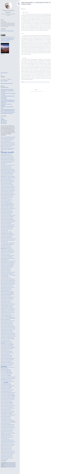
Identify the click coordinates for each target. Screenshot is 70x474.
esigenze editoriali (3, 266)
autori (9, 208)
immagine (2, 301)
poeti (6, 382)
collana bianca (7, 227)
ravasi (7, 402)
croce (6, 245)
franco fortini (9, 279)
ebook (2, 259)
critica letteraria (10, 244)
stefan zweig (3, 437)
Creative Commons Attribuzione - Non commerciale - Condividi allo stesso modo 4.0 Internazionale (7, 39)
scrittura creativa (3, 423)
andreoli (2, 198)
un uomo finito (10, 449)
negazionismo (6, 344)
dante (10, 245)
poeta (9, 375)
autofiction (2, 208)
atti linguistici (7, 205)
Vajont (11, 187)
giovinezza (12, 284)
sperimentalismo (8, 434)
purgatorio (5, 398)
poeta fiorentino (8, 378)
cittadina (4, 226)
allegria (8, 195)
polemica (2, 387)
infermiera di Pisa (37, 82)
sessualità (8, 427)
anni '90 (9, 198)
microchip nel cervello (9, 333)
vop (9, 455)
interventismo (6, 308)
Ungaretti (8, 187)
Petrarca (4, 177)
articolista (8, 201)
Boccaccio (2, 145)
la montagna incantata (4, 315)
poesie (6, 375)
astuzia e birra (3, 205)
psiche (10, 395)
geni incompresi (10, 283)
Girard (2, 162)
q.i (7, 398)
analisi (12, 197)
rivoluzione (11, 406)
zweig (7, 459)
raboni (7, 399)
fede (7, 273)
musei (9, 340)
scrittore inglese (9, 419)
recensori (2, 405)
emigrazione (12, 262)
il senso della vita (10, 298)
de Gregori (8, 248)
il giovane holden (9, 297)
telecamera (2, 442)
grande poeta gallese (8, 288)
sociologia (2, 431)
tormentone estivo (3, 445)
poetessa (7, 381)
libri (7, 322)
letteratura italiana (3, 320)
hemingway (2, 294)
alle (14, 194)
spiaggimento (3, 435)
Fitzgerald (4, 159)
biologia (2, 212)
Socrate (6, 184)
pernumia (5, 361)
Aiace (1, 138)
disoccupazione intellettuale (5, 255)
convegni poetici (12, 238)
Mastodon (3, 86)
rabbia (5, 399)
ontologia (6, 352)
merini (5, 331)
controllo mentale (3, 238)
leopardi (6, 316)
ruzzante (7, 412)
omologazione (10, 351)
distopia (10, 255)
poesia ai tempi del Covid (4, 368)
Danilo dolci (6, 149)
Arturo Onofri (8, 142)
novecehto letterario (10, 348)
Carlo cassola (3, 148)
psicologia (13, 395)
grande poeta (3, 288)
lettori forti (10, 320)
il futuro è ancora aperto (7, 295)
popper (10, 387)
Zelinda (12, 191)
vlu (6, 455)
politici (8, 387)
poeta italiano (3, 379)
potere (2, 391)
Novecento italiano (10, 173)
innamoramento (6, 305)
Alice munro (4, 139)
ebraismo (4, 259)
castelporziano (5, 223)
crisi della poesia (5, 244)
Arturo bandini (12, 142)
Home (2, 117)
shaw (11, 427)
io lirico (6, 309)
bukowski (2, 216)
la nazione (12, 315)
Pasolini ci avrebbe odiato (8, 176)
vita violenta (2, 455)
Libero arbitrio (3, 166)
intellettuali (6, 306)
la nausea (9, 315)
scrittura (13, 422)
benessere (10, 209)
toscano (7, 445)
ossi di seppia (10, 355)
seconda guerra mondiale (5, 424)
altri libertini (11, 195)
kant (3, 312)
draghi (10, 258)
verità (12, 452)
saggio (10, 412)
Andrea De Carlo (3, 141)
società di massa (10, 430)
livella (11, 323)
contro (11, 237)
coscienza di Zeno (11, 240)
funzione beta (7, 280)
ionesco (8, 309)
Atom (36, 89)
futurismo (13, 280)
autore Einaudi (6, 208)
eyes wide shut (3, 269)
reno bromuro (8, 405)
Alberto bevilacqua (5, 138)
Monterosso (2, 172)
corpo (4, 240)
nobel (7, 347)
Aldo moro (12, 138)
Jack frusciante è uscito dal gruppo (6, 165)
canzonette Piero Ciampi (4, 219)
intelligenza (2, 308)
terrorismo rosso (8, 444)
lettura (13, 320)
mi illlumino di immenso (4, 334)
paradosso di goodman (4, 358)
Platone (2, 179)
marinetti (10, 327)
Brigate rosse (9, 145)
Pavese (13, 176)
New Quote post (4, 123)
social (2, 430)
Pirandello (11, 177)
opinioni (9, 352)
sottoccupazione (3, 434)
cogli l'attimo (3, 227)
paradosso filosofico (11, 358)
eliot (7, 262)
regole (5, 405)
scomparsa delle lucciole (7, 416)
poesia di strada (8, 371)
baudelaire (4, 209)
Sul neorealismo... (4, 98)
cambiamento (12, 216)
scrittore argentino (3, 419)
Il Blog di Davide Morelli (8, 11)
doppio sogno (7, 258)
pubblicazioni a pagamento (11, 396)
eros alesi (6, 265)
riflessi (2, 406)
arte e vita (2, 201)
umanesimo (3, 449)
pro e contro (2, 395)
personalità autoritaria (4, 362)
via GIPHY (2, 54)
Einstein (9, 156)
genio (14, 283)
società (7, 430)
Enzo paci (5, 158)
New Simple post (4, 120)
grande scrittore (3, 290)
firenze (2, 276)
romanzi (8, 407)
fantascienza (9, 270)
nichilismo (2, 347)
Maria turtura (3, 169)
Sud (10, 184)
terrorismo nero (3, 444)
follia (4, 276)
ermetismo (3, 265)
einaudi (14, 261)
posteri (12, 389)
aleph (13, 194)
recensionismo (6, 403)
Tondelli (12, 184)
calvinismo (8, 216)
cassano (32, 82)
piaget (12, 362)
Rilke (10, 179)
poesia (4, 366)
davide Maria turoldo (8, 247)
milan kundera (10, 334)
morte (2, 340)
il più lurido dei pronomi (4, 298)
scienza (2, 416)
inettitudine (2, 304)
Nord (14, 172)
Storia (8, 184)
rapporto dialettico (3, 402)
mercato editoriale (9, 330)
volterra (8, 455)
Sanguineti (10, 180)
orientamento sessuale (4, 354)
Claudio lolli (13, 148)
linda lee (2, 323)
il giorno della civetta (4, 297)
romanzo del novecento (7, 409)
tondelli (14, 444)
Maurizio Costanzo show (8, 170)
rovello (2, 412)
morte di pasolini (5, 340)
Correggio (2, 149)
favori (5, 273)
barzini (2, 209)
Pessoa (2, 177)
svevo (2, 441)
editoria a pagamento (4, 261)
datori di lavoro (3, 247)
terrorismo (11, 442)
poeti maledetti (3, 385)
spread (6, 435)
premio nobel (7, 392)
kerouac (8, 312)
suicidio (9, 439)
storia (10, 437)
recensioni (2, 403)
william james (10, 456)
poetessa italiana (11, 381)
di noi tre (12, 252)
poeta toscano (3, 381)
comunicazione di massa (4, 230)
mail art (2, 326)
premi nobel (10, 391)
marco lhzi (2, 327)
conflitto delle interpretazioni (10, 234)
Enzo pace (2, 158)
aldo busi (10, 194)
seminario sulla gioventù (4, 426)
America (12, 139)
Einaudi (6, 156)
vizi (5, 455)
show (12, 427)
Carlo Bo (7, 146)
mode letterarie (7, 337)
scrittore (8, 417)
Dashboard (3, 119)
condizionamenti (3, 234)
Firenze (2, 159)
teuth (11, 444)
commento (11, 227)
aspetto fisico (11, 202)
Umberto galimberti (4, 187)
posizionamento (8, 388)
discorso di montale (7, 254)
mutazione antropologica (4, 341)
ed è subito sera (10, 261)
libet (6, 322)
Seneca (2, 183)
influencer (13, 304)
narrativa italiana (8, 343)
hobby (5, 294)
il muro (13, 297)
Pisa (30, 82)
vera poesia (4, 452)
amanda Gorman (3, 197)
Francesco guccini (12, 159)
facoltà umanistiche (4, 270)
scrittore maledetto (11, 420)
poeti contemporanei (4, 384)
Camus (5, 146)
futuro (4, 281)
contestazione (8, 237)
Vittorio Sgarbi (13, 190)
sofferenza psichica (7, 431)
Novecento (5, 173)
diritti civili (2, 254)
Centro (6, 148)
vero (14, 452)
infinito (11, 304)
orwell (8, 354)
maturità (2, 330)
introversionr (3, 309)
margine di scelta (6, 327)
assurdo (13, 204)
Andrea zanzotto (3, 142)
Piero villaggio (8, 177)
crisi (1, 244)
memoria (5, 330)
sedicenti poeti (11, 424)
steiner (6, 437)
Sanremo (13, 180)
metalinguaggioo (3, 333)
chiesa (2, 226)
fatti (14, 272)
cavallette (9, 223)
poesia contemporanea (6, 369)
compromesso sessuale (8, 229)
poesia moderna (9, 374)
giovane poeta (5, 284)
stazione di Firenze (10, 435)
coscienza (6, 240)
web (11, 455)
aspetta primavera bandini (5, 202)
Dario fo (12, 149)
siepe (14, 427)
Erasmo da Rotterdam (10, 158)
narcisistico (10, 341)
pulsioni (2, 398)
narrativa (3, 343)
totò (9, 445)
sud (8, 438)
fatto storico (3, 273)
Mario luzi (2, 170)
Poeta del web (5, 179)
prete (14, 392)
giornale (2, 284)
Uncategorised (3, 462)
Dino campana (3, 155)
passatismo (2, 359)
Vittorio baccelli (3, 191)
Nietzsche (9, 172)
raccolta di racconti (11, 399)
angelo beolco (5, 198)
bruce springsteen (9, 215)
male (8, 326)
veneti (2, 452)
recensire (10, 403)
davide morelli (4, 248)
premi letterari (5, 391)
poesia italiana (9, 372)
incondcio (5, 301)
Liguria (6, 166)
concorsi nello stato (10, 233)
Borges (5, 145)
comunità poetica (4, 233)
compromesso (3, 229)
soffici (11, 431)
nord (6, 348)
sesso (6, 427)
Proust (8, 179)
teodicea (8, 442)
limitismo (11, 322)
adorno (2, 194)
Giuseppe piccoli (5, 162)
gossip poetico (9, 287)
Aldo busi (9, 138)
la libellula (9, 313)
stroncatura (5, 438)
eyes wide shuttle (7, 269)
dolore (13, 255)
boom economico (3, 215)
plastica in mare (5, 365)
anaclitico (9, 197)
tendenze (5, 442)
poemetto (42, 82)
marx (4, 329)
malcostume (5, 326)
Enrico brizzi (12, 156)
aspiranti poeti (8, 204)
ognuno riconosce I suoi (4, 351)
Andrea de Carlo (8, 141)
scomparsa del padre (4, 417)
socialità (4, 430)
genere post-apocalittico (4, 283)
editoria (7, 259)
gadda (10, 281)
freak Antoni (12, 279)
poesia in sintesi (3, 372)
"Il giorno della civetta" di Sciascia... (7, 89)
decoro (11, 248)
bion (4, 212)
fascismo (9, 272)
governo (13, 287)
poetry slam (12, 385)
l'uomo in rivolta (12, 312)
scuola (10, 423)
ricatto (11, 405)
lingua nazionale (8, 323)
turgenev (6, 448)
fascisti (12, 272)
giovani (9, 284)
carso (5, 222)
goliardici (2, 287)
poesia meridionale (4, 374)
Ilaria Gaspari (10, 162)
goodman (5, 287)
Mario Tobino (12, 169)
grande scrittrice (8, 290)
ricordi (14, 405)
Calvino (2, 146)
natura (12, 343)
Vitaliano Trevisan (3, 190)
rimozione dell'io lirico (6, 406)
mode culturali (3, 337)
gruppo (8, 291)
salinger (4, 413)
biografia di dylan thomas (9, 211)
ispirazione (11, 309)
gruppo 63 (11, 291)
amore (7, 197)
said (11, 412)
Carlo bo (10, 146)
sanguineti (10, 413)
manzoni (10, 326)
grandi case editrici (4, 291)
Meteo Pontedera (4, 72)
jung (1, 312)
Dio (6, 155)
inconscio (8, 301)
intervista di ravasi (11, 308)
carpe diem (2, 222)
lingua (4, 323)
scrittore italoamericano (4, 420)
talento (4, 441)
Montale (13, 170)
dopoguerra (2, 258)
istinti (14, 309)
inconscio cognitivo (4, 302)
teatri (14, 441)
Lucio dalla (9, 166)
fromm (4, 280)
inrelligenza (11, 305)
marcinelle (13, 326)
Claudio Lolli (9, 148)
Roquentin (6, 180)
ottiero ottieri (47, 82)
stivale (8, 437)
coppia (2, 240)
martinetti (2, 329)
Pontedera (3, 76)
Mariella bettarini (7, 169)
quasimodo (12, 398)
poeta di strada (3, 378)
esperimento (11, 266)
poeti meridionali (8, 385)
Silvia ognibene (10, 183)
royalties (4, 412)
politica (5, 387)
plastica (2, 365)
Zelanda (10, 191)
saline (2, 413)
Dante (9, 149)
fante (7, 272)
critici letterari (3, 245)
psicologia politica (3, 396)
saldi (13, 412)
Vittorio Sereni (8, 190)
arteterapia (5, 201)
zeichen (5, 459)
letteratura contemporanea (5, 319)
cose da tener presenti (4, 241)
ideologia (8, 294)
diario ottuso (9, 252)
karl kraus (5, 312)
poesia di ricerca (3, 371)
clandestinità (8, 226)
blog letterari (11, 212)
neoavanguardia (10, 344)
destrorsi (13, 251)
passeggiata (6, 359)
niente (5, 347)
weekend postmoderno (4, 456)
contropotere (8, 238)
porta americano (3, 388)
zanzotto (2, 459)
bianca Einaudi (3, 211)
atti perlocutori (11, 205)
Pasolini (2, 176)
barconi (14, 208)
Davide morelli (26, 82)
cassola (2, 223)
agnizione (7, 194)
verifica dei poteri (9, 452)
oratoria (12, 352)
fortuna (10, 277)
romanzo (2, 409)
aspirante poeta (3, 204)
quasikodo (9, 398)
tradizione (12, 445)
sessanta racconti (11, 426)
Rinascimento (3, 180)
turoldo (10, 448)
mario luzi (13, 327)
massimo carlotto (8, 329)
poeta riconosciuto (9, 379)
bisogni (6, 212)
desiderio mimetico (4, 251)
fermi (9, 273)
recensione (11, 402)
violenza (12, 453)
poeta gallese (13, 378)
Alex (1, 139)
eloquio (9, 262)
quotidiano (2, 399)
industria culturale (9, 302)
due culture (13, 258)
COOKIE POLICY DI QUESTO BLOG (7, 30)
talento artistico (7, 441)
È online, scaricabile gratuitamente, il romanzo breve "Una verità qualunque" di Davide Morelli (8, 101)
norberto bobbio (3, 348)
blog (8, 212)
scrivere (7, 423)
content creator (3, 237)
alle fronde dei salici (4, 195)
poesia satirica (3, 375)
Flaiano (8, 159)
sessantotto (2, 427)
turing (8, 448)
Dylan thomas (3, 156)
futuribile (10, 280)
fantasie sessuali (3, 272)
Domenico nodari (9, 155)
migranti (14, 333)
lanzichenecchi (3, 316)
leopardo (10, 316)
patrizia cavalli (11, 359)
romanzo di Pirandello (4, 410)
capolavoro (7, 220)
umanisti (6, 449)
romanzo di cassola (10, 410)
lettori (7, 320)
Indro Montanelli (3, 163)
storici (12, 437)
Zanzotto (7, 191)
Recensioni (3, 466)
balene (12, 208)
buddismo (13, 215)
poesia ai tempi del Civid (10, 367)
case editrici (8, 222)
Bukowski (12, 145)
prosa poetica (7, 395)
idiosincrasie (12, 294)
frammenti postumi (3, 279)
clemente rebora (12, 226)
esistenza (8, 266)
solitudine (2, 433)
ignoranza (2, 295)
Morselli (6, 172)
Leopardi (13, 165)
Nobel (12, 172)
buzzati (5, 216)
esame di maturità (10, 265)
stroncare (2, 438)
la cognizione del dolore (4, 313)
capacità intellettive (11, 219)
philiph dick (9, 362)
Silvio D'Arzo (3, 184)
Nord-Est (2, 173)
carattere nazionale (12, 220)
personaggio (9, 361)
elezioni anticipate (3, 262)
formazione (6, 276)
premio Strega (3, 392)
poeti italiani (9, 384)
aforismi (4, 194)
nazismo (2, 344)
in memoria (2, 305)
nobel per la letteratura (11, 347)
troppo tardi (2, 448)
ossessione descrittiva (4, 355)
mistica (13, 334)
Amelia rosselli (8, 139)
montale (12, 338)
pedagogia (2, 361)
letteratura (12, 318)
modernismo (12, 337)
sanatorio (7, 413)
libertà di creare (3, 322)
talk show (11, 441)
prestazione (11, 392)
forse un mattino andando (5, 277)
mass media (13, 329)
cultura (8, 245)
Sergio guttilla (5, 183)
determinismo (3, 252)
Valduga (13, 187)
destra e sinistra (9, 251)
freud (2, 280)
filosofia (11, 273)
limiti (9, 322)
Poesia (2, 464)
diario (6, 252)
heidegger (12, 292)
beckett (7, 209)
